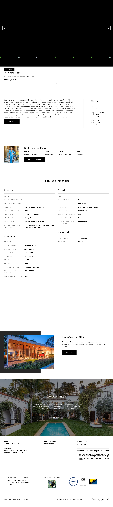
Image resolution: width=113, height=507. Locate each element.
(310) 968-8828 (50, 443)
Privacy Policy (76, 499)
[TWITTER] (107, 499)
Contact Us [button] (56, 417)
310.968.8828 (48, 154)
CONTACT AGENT (34, 159)
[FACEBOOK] (98, 499)
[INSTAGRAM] (93, 499)
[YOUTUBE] (102, 499)
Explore (69, 353)
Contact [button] (12, 121)
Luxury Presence (21, 499)
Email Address (83, 445)
